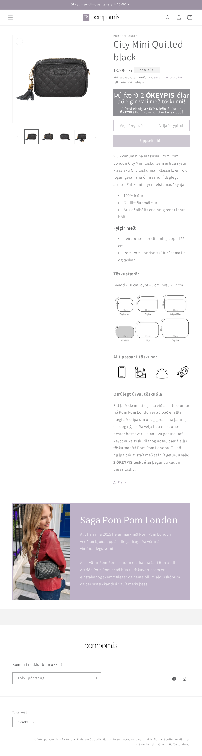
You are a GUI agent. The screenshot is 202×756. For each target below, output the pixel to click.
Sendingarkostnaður (168, 77)
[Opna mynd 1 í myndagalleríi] (31, 137)
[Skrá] (95, 678)
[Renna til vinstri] (17, 136)
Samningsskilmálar (151, 744)
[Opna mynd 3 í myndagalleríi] (65, 137)
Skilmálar (152, 739)
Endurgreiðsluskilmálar (92, 739)
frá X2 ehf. (65, 739)
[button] (10, 17)
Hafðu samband (179, 744)
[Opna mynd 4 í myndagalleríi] (81, 137)
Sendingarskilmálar (177, 739)
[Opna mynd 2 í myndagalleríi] (48, 137)
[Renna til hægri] (95, 136)
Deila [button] (122, 482)
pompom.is (51, 739)
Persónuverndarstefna (127, 739)
